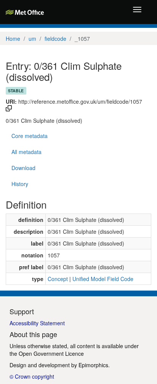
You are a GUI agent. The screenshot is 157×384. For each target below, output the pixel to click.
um (32, 38)
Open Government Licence (51, 353)
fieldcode (55, 38)
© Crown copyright (32, 376)
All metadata (26, 152)
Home (13, 38)
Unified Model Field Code (102, 279)
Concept (58, 279)
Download (23, 168)
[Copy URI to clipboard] (9, 109)
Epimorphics (93, 365)
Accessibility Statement (37, 323)
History (19, 184)
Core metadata (29, 136)
